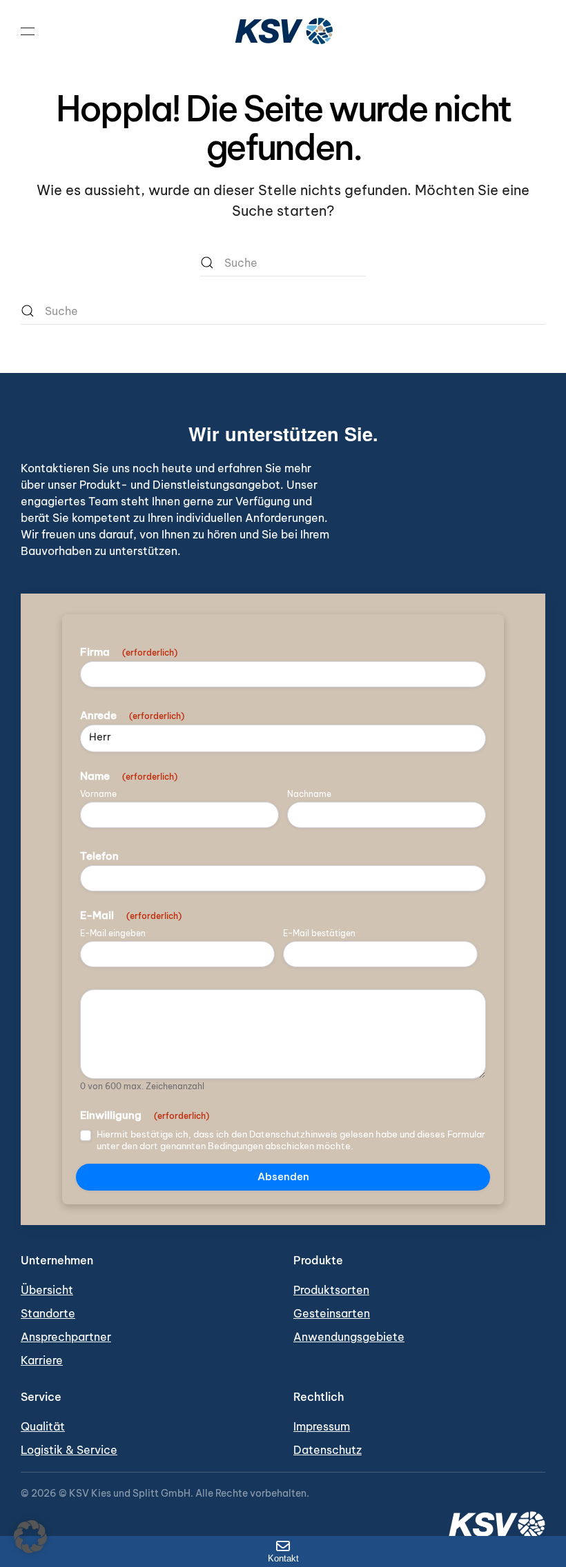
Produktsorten (331, 1290)
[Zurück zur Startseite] (283, 31)
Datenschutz (327, 1450)
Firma (128, 652)
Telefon (99, 856)
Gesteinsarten (331, 1313)
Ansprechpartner (66, 1337)
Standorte (48, 1313)
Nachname (309, 794)
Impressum (321, 1426)
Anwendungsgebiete (348, 1337)
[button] (28, 31)
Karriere (42, 1360)
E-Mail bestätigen (319, 933)
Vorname (98, 794)
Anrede (132, 715)
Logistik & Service (69, 1450)
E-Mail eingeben (113, 933)
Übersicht (47, 1290)
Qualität (43, 1426)
